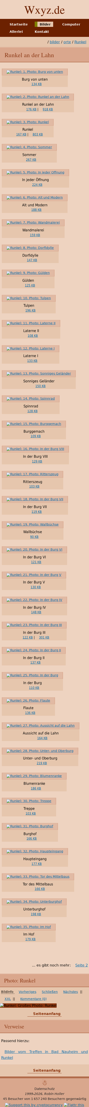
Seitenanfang (46, 1014)
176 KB (31, 109)
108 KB (33, 335)
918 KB (48, 109)
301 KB (44, 637)
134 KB (36, 84)
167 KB (21, 134)
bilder (55, 42)
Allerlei (16, 31)
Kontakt (42, 31)
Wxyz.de (44, 9)
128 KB (32, 411)
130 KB (36, 587)
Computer (71, 24)
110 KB (34, 688)
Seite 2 (81, 965)
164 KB (42, 738)
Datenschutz (44, 1089)
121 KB (36, 562)
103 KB (34, 486)
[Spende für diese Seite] (34, 1105)
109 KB (36, 436)
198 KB (36, 914)
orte (67, 42)
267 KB (31, 159)
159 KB (35, 235)
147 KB (32, 260)
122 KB (28, 637)
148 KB (36, 612)
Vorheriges (27, 992)
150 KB (40, 386)
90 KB (34, 537)
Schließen (50, 992)
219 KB (42, 763)
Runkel (80, 42)
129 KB (37, 461)
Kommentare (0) (33, 999)
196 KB (30, 310)
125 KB (30, 285)
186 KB (36, 788)
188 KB (36, 210)
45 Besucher (13, 1099)
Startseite (19, 24)
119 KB (36, 512)
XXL (8, 999)
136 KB (30, 713)
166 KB (31, 838)
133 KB (32, 361)
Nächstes (70, 992)
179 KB (30, 939)
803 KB (38, 134)
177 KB (36, 864)
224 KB (37, 185)
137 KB (35, 662)
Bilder (45, 24)
